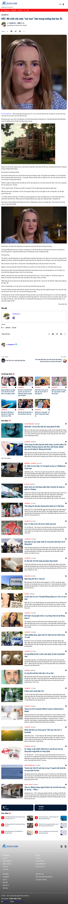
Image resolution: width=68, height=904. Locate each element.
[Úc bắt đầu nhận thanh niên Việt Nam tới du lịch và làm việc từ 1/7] (30, 818)
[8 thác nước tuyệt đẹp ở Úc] (12, 695)
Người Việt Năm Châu (29, 765)
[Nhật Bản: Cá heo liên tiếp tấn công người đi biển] (12, 430)
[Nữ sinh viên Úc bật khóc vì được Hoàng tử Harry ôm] (25, 403)
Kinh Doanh (6, 855)
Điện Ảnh (5, 882)
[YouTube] (50, 808)
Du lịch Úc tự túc (40, 866)
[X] (17, 808)
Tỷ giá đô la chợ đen (41, 879)
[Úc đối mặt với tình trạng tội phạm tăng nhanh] (12, 565)
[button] (16, 31)
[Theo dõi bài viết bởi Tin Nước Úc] (3, 24)
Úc (24, 10)
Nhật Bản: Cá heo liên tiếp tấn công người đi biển (42, 427)
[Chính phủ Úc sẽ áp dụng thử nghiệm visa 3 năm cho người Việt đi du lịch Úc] (64, 825)
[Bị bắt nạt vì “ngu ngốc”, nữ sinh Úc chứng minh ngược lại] (42, 403)
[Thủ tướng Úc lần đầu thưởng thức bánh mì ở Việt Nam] (12, 510)
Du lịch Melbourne (40, 864)
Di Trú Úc (38, 858)
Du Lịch (5, 879)
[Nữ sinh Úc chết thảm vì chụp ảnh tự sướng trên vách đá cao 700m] (8, 403)
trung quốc (13, 10)
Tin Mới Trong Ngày (29, 424)
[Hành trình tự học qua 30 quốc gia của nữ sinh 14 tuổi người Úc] (42, 381)
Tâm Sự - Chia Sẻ (28, 784)
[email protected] (18, 901)
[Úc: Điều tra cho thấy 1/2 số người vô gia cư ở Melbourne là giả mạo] (12, 470)
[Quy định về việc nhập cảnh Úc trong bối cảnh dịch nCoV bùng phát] (12, 545)
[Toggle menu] (66, 3)
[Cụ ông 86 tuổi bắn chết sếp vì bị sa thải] (12, 677)
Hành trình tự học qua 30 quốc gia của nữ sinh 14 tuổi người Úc (41, 391)
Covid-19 (20, 10)
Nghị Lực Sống (7, 864)
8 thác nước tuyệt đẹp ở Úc (34, 691)
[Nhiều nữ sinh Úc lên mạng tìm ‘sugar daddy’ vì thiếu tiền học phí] (59, 381)
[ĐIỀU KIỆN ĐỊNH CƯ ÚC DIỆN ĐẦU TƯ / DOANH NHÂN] (30, 832)
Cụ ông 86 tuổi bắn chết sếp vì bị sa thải (38, 673)
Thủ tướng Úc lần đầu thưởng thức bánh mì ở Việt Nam (44, 506)
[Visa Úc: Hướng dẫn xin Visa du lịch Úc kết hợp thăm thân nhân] (64, 832)
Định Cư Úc (6, 885)
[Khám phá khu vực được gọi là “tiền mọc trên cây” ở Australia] (12, 734)
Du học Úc (5, 866)
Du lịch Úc (26, 484)
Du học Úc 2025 (40, 861)
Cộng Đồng (27, 576)
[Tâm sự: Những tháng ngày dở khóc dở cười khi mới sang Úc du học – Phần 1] (12, 791)
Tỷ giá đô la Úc (40, 874)
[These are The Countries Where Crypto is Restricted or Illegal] (12, 713)
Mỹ (27, 10)
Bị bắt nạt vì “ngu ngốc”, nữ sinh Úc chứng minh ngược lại (42, 414)
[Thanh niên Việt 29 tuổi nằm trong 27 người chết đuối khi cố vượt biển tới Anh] (12, 772)
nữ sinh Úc (8, 327)
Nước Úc (38, 855)
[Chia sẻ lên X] (7, 31)
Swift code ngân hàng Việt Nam (44, 877)
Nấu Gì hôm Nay (7, 861)
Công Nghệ (6, 877)
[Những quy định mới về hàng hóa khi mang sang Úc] (30, 825)
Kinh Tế (5, 858)
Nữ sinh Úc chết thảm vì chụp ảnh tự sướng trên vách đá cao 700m (7, 414)
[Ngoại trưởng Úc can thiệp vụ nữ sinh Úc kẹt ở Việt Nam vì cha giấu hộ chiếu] (8, 381)
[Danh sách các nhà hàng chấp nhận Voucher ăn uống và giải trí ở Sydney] (12, 491)
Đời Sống (26, 594)
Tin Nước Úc (5, 15)
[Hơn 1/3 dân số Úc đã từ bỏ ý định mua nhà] (12, 528)
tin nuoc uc (6, 10)
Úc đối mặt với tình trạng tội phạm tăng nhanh (41, 561)
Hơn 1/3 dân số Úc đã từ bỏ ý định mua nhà (40, 524)
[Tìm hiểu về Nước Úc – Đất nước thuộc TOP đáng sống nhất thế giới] (64, 818)
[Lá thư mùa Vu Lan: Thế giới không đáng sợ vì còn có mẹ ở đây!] (12, 600)
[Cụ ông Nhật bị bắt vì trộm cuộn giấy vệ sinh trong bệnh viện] (12, 658)
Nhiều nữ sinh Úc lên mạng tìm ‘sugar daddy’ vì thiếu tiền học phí (59, 391)
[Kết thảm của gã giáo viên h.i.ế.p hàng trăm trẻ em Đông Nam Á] (12, 619)
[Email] (11, 31)
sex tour (14, 327)
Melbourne (27, 463)
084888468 (6, 901)
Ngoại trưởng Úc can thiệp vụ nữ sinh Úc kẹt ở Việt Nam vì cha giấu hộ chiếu (8, 391)
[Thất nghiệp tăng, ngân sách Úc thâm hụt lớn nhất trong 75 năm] (12, 639)
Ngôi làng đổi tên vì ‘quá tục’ (34, 579)
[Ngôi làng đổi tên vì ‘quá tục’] (12, 582)
